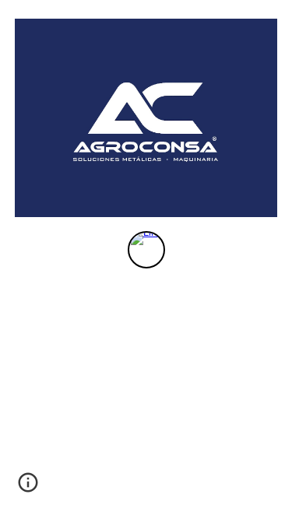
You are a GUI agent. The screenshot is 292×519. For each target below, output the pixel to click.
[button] (28, 488)
